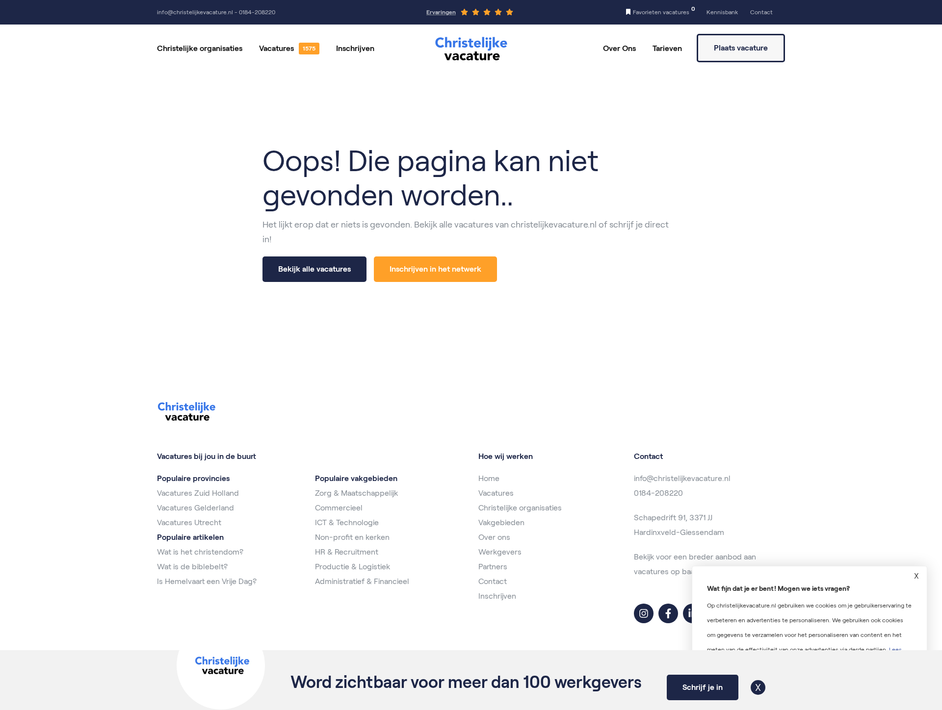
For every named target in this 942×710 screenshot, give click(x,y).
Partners (492, 566)
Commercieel (339, 508)
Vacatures (276, 48)
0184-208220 (658, 493)
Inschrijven (355, 48)
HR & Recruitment (346, 552)
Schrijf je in (702, 687)
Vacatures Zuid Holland (198, 493)
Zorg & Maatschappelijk (356, 493)
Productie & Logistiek (352, 566)
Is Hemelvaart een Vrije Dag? (207, 581)
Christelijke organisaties (199, 48)
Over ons (494, 537)
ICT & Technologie (347, 522)
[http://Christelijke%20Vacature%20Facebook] (668, 613)
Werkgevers (500, 552)
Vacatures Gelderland (195, 508)
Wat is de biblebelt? (192, 566)
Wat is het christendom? (200, 552)
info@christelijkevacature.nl (682, 478)
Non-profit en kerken (352, 537)
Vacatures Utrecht (189, 522)
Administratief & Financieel (362, 581)
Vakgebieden (501, 522)
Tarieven (667, 48)
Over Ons (619, 48)
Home (488, 478)
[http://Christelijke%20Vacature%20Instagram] (644, 613)
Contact (492, 581)
